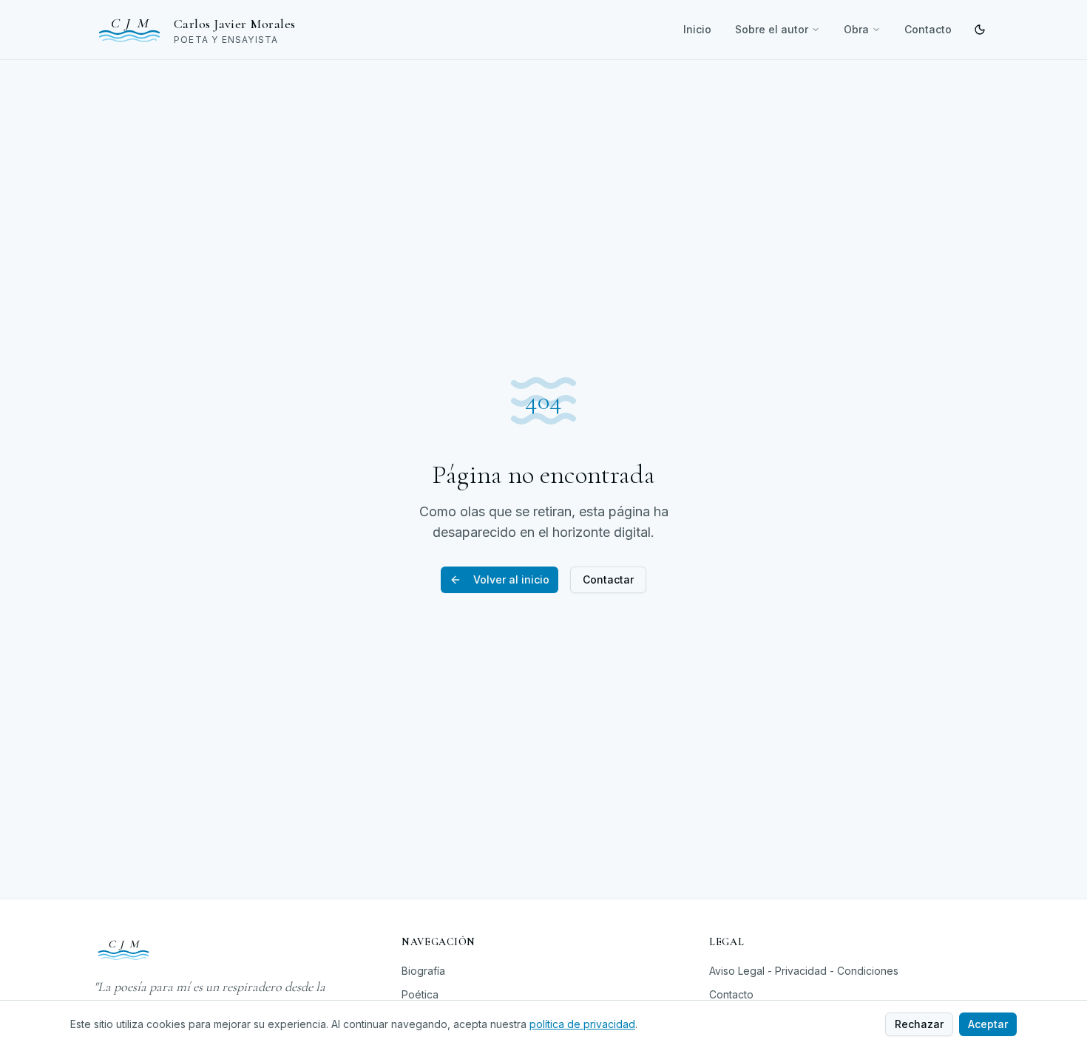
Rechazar (919, 1024)
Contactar (608, 579)
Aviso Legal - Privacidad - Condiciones (803, 970)
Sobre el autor (771, 29)
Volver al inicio (511, 579)
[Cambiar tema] (979, 29)
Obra (856, 29)
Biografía (423, 970)
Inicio (697, 29)
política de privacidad (582, 1024)
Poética (420, 994)
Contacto (928, 29)
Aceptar (988, 1024)
